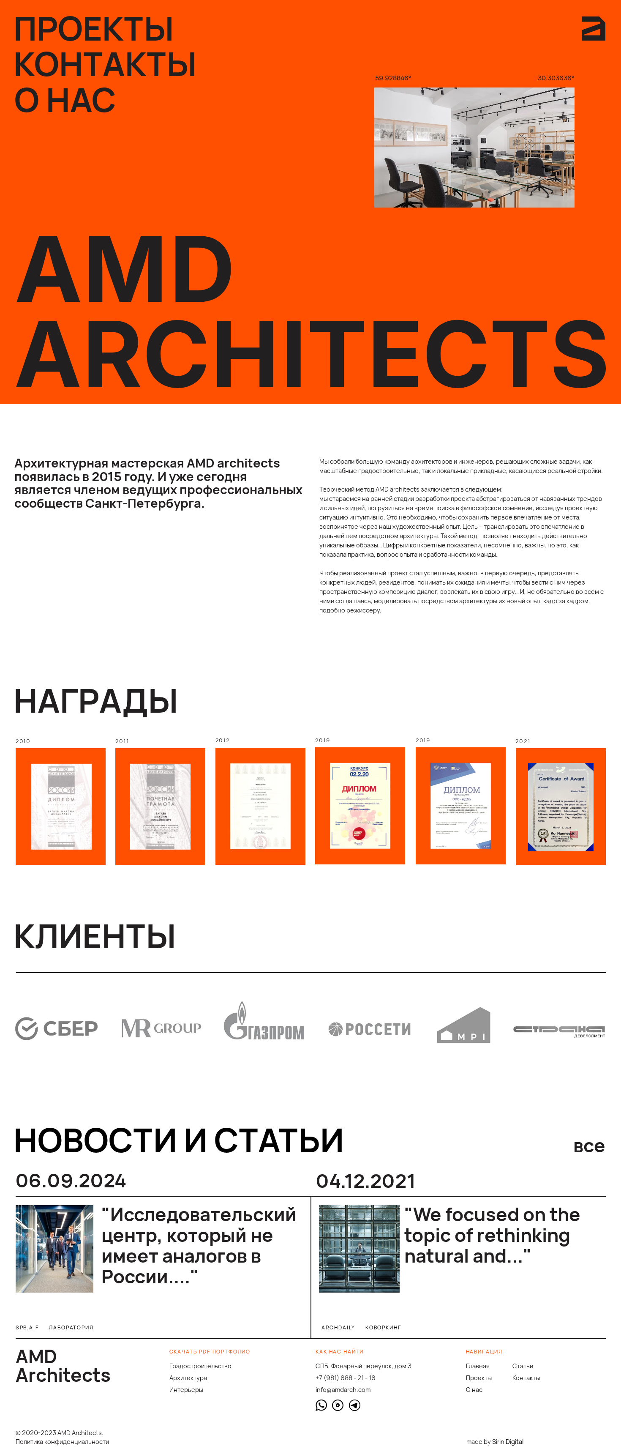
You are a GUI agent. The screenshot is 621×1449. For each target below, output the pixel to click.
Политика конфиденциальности (62, 1441)
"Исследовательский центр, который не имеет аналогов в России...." (199, 1245)
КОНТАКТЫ (105, 63)
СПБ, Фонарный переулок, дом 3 (363, 1366)
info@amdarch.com (343, 1389)
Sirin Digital (507, 1441)
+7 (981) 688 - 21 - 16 (346, 1377)
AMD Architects (63, 1365)
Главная (478, 1366)
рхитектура (188, 1377)
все (589, 1145)
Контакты (526, 1377)
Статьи (522, 1366)
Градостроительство (200, 1366)
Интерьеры (186, 1389)
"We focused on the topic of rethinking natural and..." (492, 1234)
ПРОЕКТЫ (94, 28)
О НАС (65, 99)
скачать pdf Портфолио (210, 1351)
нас (474, 1389)
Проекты (479, 1377)
